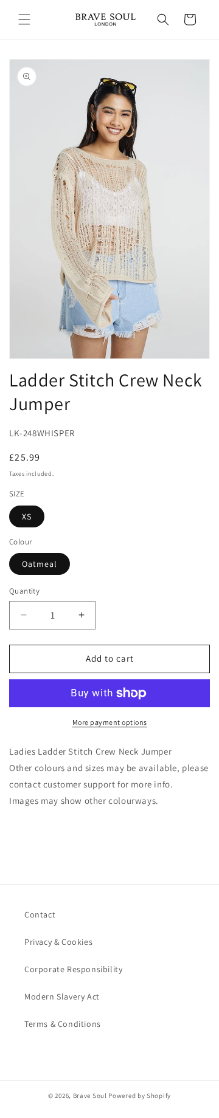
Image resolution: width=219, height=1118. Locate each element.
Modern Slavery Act (62, 996)
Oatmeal (39, 563)
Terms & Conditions (62, 1023)
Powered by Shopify (139, 1095)
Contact (39, 914)
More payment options (109, 722)
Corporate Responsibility (73, 969)
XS (27, 516)
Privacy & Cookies (58, 941)
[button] (24, 19)
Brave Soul (90, 1095)
